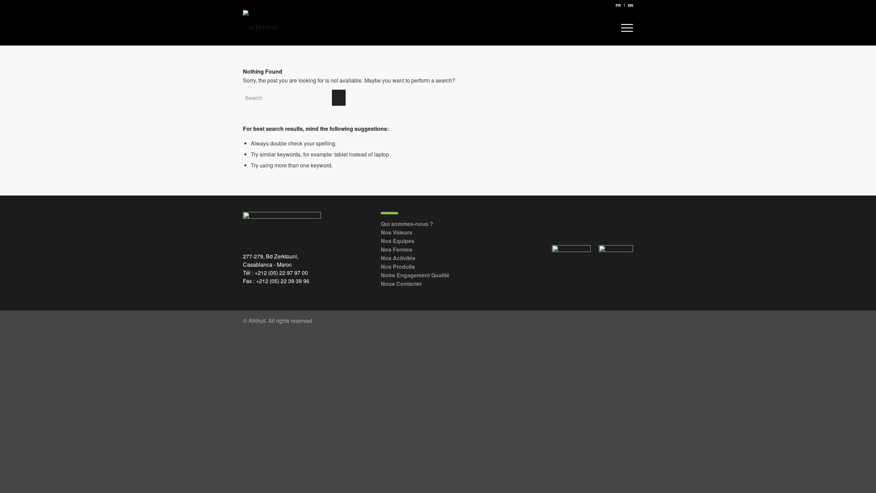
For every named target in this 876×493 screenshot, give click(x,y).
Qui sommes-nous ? (407, 224)
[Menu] (625, 28)
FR (618, 5)
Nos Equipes (397, 241)
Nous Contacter (401, 284)
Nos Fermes (396, 249)
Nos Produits (398, 266)
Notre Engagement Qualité (415, 275)
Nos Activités (398, 258)
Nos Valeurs (396, 232)
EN (630, 5)
